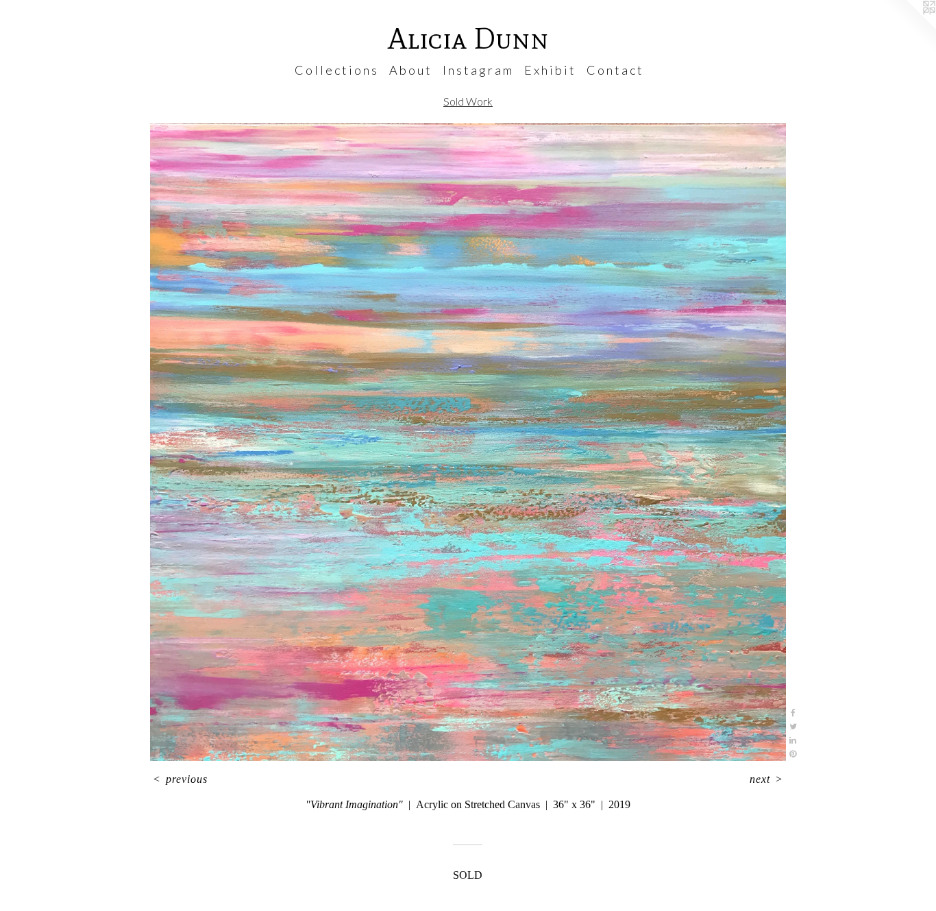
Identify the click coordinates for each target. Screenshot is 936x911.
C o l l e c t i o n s (336, 69)
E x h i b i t (549, 69)
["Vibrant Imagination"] (468, 442)
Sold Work (468, 101)
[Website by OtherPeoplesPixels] (908, 27)
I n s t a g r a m (477, 69)
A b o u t (409, 69)
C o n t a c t (614, 69)
